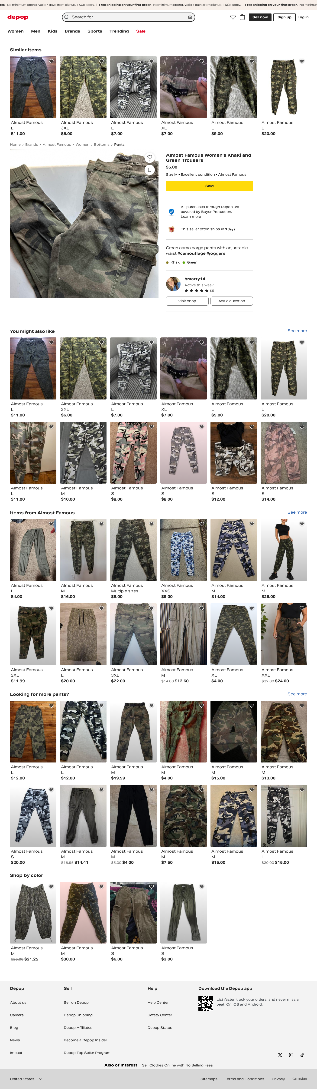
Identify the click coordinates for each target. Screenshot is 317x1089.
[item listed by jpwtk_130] (83, 368)
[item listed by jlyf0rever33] (233, 368)
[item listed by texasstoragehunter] (33, 816)
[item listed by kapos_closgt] (183, 732)
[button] (218, 291)
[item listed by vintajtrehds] (33, 634)
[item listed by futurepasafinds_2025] (133, 634)
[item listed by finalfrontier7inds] (133, 732)
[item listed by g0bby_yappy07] (233, 816)
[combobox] (128, 17)
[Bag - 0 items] (242, 17)
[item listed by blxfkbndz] (33, 732)
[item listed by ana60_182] (284, 453)
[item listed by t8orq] (183, 816)
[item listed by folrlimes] (284, 550)
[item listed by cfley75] (33, 453)
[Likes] (233, 17)
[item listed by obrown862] (33, 368)
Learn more (191, 216)
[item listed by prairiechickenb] (284, 368)
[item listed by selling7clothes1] (183, 913)
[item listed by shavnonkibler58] (233, 550)
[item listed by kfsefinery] (33, 913)
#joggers (216, 253)
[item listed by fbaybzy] (133, 368)
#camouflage (192, 253)
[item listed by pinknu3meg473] (83, 453)
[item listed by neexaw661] (133, 453)
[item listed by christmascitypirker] (83, 816)
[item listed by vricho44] (284, 634)
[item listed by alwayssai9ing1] (233, 634)
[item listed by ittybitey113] (183, 550)
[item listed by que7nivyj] (133, 913)
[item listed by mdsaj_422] (83, 732)
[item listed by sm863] (233, 453)
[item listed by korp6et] (83, 913)
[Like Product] (51, 61)
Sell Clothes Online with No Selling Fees (177, 1065)
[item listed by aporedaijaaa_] (183, 368)
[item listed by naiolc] (133, 550)
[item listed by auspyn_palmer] (284, 816)
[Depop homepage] (17, 17)
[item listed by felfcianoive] (133, 816)
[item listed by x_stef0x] (284, 732)
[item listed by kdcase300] (183, 453)
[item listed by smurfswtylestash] (83, 550)
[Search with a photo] (190, 17)
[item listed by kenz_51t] (233, 732)
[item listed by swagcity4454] (83, 634)
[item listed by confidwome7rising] (183, 634)
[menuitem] (15, 31)
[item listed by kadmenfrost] (33, 550)
